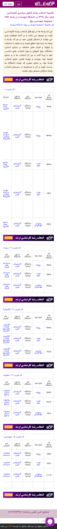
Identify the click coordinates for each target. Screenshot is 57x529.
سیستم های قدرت (6, 265)
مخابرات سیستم (6, 454)
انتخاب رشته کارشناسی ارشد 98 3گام (44, 4)
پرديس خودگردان (38, 224)
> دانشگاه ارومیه (17, 24)
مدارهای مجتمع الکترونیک (4, 106)
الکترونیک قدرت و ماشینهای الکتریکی (5, 327)
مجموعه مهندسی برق (33, 24)
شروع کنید (8, 4)
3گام (10, 526)
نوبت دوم (38, 164)
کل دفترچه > (48, 24)
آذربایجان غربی (17, 106)
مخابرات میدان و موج (6, 392)
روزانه (38, 106)
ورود (18, 4)
